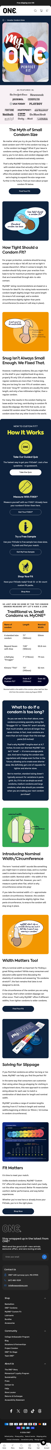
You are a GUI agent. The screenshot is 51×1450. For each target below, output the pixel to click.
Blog (7, 1340)
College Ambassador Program (17, 1337)
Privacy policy (19, 1436)
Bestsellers (9, 1304)
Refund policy (9, 1436)
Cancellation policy (27, 1439)
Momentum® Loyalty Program (17, 1373)
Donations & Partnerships (15, 1344)
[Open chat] (43, 1442)
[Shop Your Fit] (25, 566)
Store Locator (10, 1392)
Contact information (13, 1439)
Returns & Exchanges (14, 1396)
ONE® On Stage (11, 1352)
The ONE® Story (11, 1369)
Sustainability (10, 1377)
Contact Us (9, 1385)
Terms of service (30, 1436)
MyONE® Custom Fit (13, 1311)
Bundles (8, 1319)
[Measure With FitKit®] (25, 487)
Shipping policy (41, 1436)
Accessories (10, 1323)
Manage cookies (39, 1439)
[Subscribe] (44, 1256)
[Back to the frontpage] (3, 20)
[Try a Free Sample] (25, 527)
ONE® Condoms (11, 1308)
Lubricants (9, 1315)
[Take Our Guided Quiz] (25, 447)
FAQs (7, 1388)
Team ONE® (9, 1356)
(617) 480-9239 (14, 1280)
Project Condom (11, 1348)
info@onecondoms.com (18, 1285)
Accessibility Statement (15, 1400)
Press (7, 1381)
